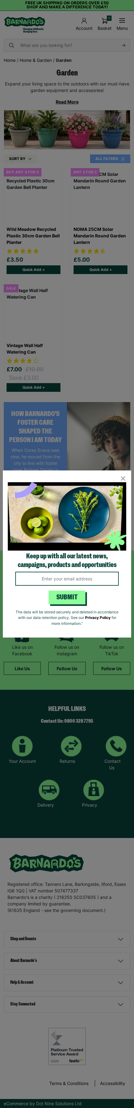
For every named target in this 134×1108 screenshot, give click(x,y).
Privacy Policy (98, 617)
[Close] (123, 478)
